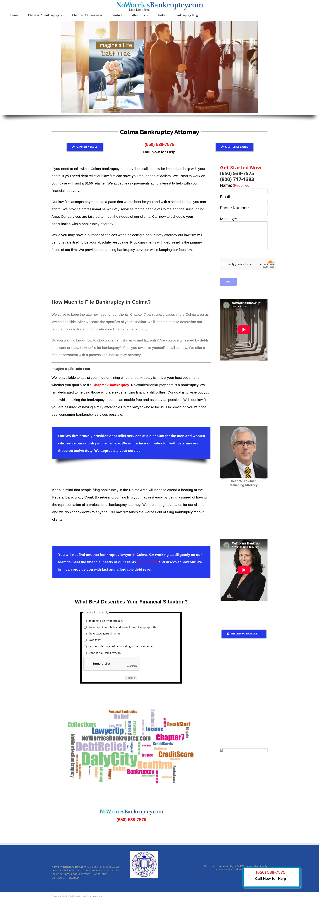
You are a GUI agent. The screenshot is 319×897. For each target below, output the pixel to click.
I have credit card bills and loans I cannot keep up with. (122, 627)
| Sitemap (72, 877)
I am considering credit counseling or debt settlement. (121, 646)
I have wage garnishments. (104, 633)
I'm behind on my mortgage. (105, 620)
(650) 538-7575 (159, 144)
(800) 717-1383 (237, 179)
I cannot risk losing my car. (104, 653)
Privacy (85, 874)
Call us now (148, 562)
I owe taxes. (95, 640)
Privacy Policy (224, 869)
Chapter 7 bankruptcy (110, 385)
